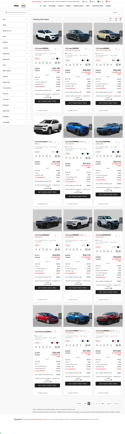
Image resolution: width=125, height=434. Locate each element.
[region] (47, 87)
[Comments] (56, 63)
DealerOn (36, 419)
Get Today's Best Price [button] (47, 101)
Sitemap (40, 419)
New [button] (45, 6)
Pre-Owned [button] (52, 6)
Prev (85, 403)
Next (103, 403)
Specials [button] (61, 6)
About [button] (88, 6)
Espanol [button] (108, 6)
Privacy (45, 419)
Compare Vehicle (42, 110)
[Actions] (58, 49)
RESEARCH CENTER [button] (97, 6)
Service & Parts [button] (78, 6)
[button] (60, 34)
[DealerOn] (18, 419)
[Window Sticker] (59, 63)
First (79, 403)
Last (109, 403)
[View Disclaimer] (50, 63)
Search (115, 12)
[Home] (40, 6)
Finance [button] (68, 6)
